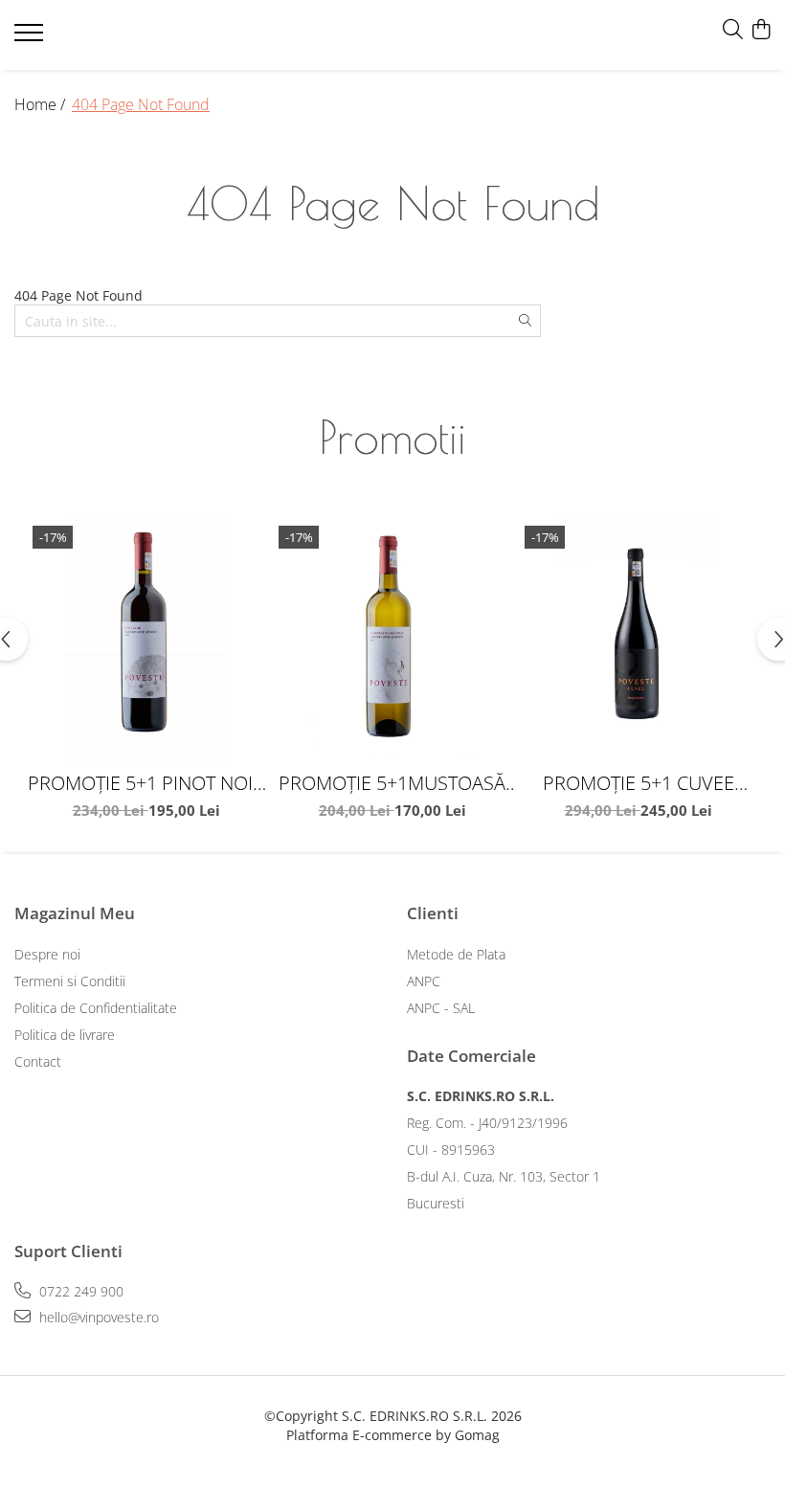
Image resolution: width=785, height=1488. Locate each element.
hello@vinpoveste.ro (97, 1317)
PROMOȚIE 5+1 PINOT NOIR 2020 (146, 783)
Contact (37, 1061)
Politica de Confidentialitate (95, 1008)
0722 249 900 (79, 1291)
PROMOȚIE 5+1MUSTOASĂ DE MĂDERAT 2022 (392, 783)
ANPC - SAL (441, 1008)
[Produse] (31, 38)
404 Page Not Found (141, 104)
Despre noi (47, 954)
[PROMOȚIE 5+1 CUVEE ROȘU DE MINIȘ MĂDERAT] (638, 639)
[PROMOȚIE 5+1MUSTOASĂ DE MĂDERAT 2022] (392, 639)
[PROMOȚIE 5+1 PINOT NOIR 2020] (146, 639)
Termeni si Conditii (69, 981)
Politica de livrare (64, 1035)
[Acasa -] (129, 35)
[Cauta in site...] (733, 30)
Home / (41, 104)
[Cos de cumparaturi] (761, 30)
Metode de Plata (456, 954)
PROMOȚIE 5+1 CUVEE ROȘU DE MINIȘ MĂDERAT (638, 783)
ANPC (423, 981)
